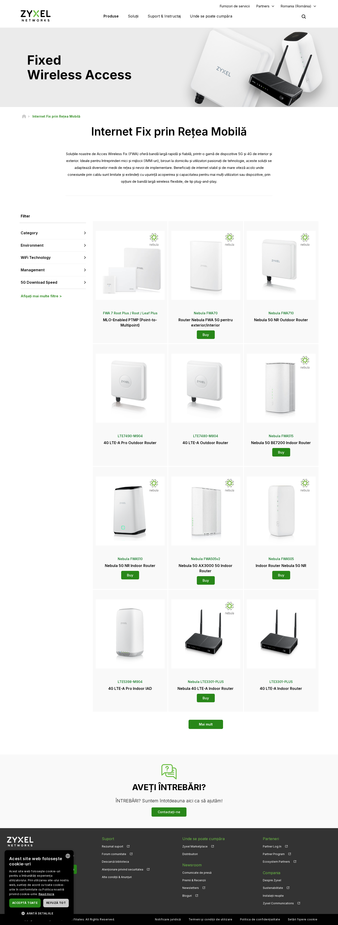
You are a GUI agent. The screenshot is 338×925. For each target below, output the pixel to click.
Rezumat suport (112, 846)
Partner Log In (272, 846)
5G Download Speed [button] (39, 282)
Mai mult (206, 724)
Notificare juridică (168, 919)
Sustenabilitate (273, 888)
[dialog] (39, 885)
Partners (262, 6)
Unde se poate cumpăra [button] (211, 16)
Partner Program (274, 854)
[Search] (303, 16)
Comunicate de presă (197, 872)
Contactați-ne (169, 812)
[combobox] (68, 856)
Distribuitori (190, 854)
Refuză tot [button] (56, 903)
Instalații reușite (273, 895)
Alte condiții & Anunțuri (117, 877)
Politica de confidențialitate (260, 919)
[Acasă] (24, 116)
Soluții (133, 16)
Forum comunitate (114, 854)
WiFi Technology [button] (36, 257)
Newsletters (190, 888)
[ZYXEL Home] (36, 16)
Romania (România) (296, 6)
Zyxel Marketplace (195, 846)
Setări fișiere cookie (302, 919)
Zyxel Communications (278, 903)
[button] (39, 913)
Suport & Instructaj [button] (164, 16)
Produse (111, 16)
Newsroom (192, 865)
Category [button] (29, 233)
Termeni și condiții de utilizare (210, 919)
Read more (46, 894)
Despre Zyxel (272, 880)
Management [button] (33, 270)
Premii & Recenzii (194, 880)
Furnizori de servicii (235, 6)
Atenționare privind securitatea (122, 869)
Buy (206, 334)
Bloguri (187, 895)
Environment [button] (32, 245)
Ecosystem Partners (276, 861)
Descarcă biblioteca (115, 861)
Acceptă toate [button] (25, 903)
